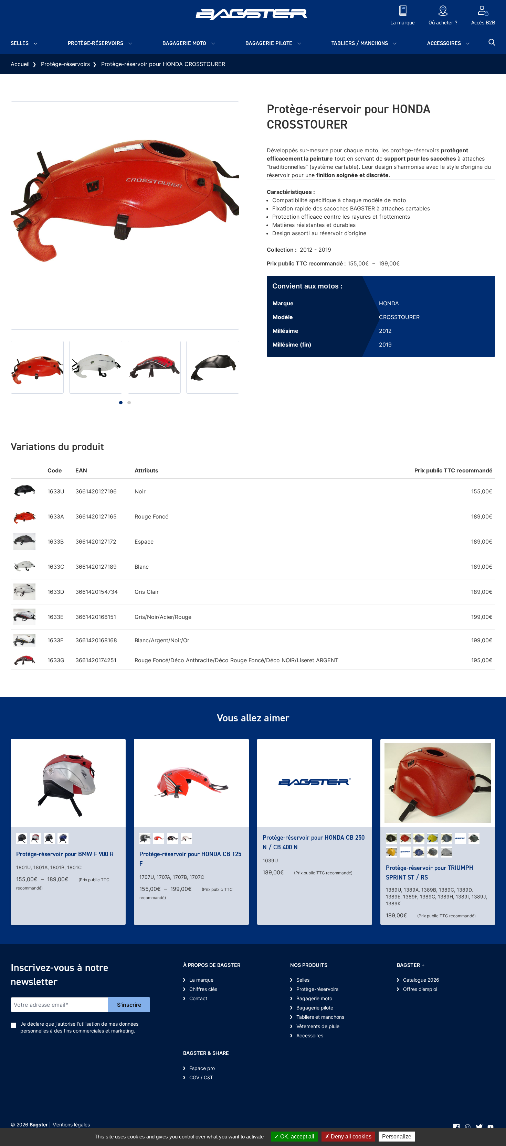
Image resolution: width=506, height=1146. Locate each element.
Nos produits (308, 965)
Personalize (396, 1136)
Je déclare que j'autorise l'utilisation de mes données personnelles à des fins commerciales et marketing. (79, 1027)
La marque (201, 980)
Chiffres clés (203, 989)
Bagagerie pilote (268, 43)
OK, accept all (296, 1136)
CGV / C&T (201, 1077)
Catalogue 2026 (421, 980)
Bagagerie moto (184, 43)
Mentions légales (71, 1124)
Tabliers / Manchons (359, 43)
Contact (198, 998)
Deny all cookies (350, 1136)
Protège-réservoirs (95, 43)
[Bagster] (253, 16)
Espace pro (202, 1068)
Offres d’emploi (420, 989)
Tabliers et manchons (320, 1017)
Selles (20, 43)
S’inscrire (129, 1004)
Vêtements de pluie (317, 1026)
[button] (121, 402)
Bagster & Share (206, 1053)
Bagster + (411, 965)
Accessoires (444, 43)
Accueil (20, 64)
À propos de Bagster (211, 965)
